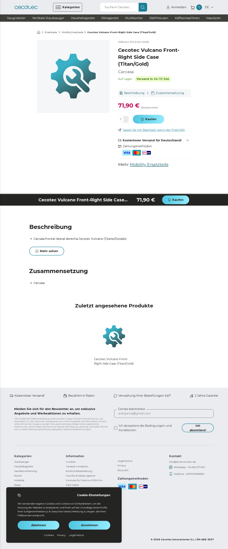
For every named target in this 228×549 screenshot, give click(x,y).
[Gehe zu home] (38, 32)
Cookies (71, 461)
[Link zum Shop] (26, 7)
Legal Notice (125, 460)
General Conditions (77, 466)
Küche (18, 475)
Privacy (122, 465)
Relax (17, 484)
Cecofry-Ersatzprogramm (80, 475)
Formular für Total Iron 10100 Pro (84, 480)
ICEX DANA (72, 484)
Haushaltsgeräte (23, 466)
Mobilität (19, 480)
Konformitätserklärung (79, 471)
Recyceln (123, 470)
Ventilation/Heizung (25, 471)
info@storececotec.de (182, 461)
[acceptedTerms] (115, 428)
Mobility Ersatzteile (149, 164)
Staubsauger (21, 461)
